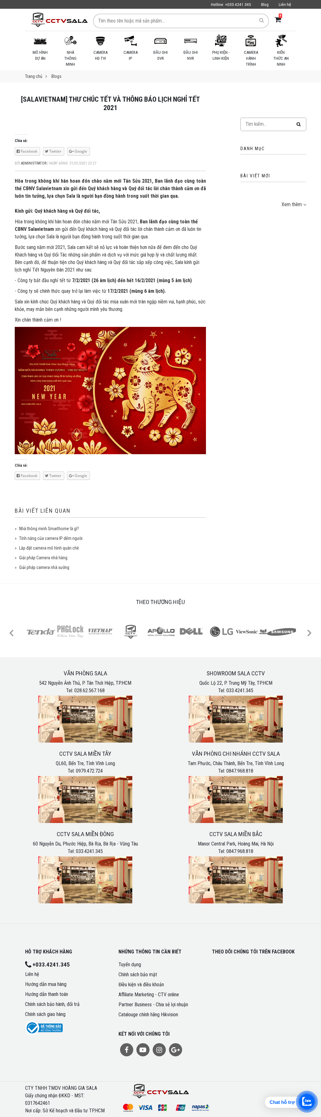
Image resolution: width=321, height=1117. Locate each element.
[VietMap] (101, 631)
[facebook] (126, 1049)
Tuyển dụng (129, 964)
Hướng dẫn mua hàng (45, 984)
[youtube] (143, 1049)
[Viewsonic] (251, 631)
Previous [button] (11, 632)
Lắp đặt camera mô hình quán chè (49, 548)
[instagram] (159, 1049)
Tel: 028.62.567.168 (85, 690)
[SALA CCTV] (131, 631)
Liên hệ (285, 4)
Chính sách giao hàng (45, 1014)
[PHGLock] (71, 631)
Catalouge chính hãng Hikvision (148, 1015)
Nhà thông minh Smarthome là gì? (49, 528)
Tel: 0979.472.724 (85, 771)
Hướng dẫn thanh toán (46, 994)
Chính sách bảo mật (137, 974)
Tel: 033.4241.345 (235, 690)
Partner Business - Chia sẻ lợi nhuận (153, 1005)
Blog (265, 4)
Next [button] (309, 632)
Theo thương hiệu (160, 602)
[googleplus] (175, 1049)
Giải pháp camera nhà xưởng (44, 567)
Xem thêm (292, 204)
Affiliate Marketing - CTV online (148, 995)
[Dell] (191, 631)
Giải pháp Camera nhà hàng (43, 557)
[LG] (221, 631)
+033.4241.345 (231, 4)
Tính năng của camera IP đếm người (50, 538)
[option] (40, 633)
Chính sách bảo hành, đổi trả (52, 1004)
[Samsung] (281, 631)
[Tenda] (40, 631)
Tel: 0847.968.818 (235, 771)
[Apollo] (161, 631)
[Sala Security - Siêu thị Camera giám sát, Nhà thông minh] (59, 19)
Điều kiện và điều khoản (141, 985)
